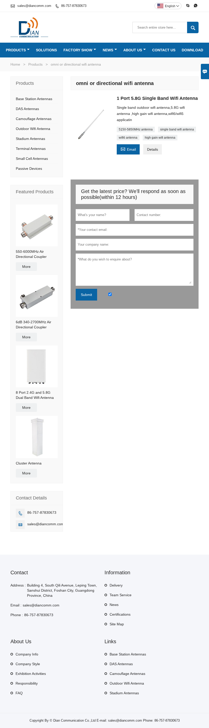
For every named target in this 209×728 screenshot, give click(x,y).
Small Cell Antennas (32, 159)
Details (152, 149)
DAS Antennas (27, 109)
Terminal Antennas (31, 149)
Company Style (28, 664)
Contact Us (163, 50)
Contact (19, 572)
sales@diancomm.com (34, 6)
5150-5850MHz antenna (136, 129)
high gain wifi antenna (160, 137)
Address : (18, 585)
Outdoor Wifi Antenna (33, 129)
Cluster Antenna (29, 463)
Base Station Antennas (34, 99)
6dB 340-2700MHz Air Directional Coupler (33, 324)
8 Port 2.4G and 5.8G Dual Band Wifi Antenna (35, 395)
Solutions (46, 50)
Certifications (120, 614)
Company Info (27, 654)
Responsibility (27, 683)
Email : (15, 605)
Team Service (121, 595)
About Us (132, 50)
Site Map (117, 624)
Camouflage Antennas (33, 119)
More (26, 267)
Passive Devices (29, 168)
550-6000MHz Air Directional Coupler (31, 254)
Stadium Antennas (30, 139)
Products (16, 50)
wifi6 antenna (128, 137)
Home (15, 64)
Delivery (116, 585)
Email (128, 148)
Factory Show (77, 50)
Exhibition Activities (31, 674)
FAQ (19, 693)
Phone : (16, 615)
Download (192, 50)
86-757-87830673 (73, 6)
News (108, 50)
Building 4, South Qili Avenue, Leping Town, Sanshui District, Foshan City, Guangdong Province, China (62, 590)
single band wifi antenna (177, 129)
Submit (86, 295)
